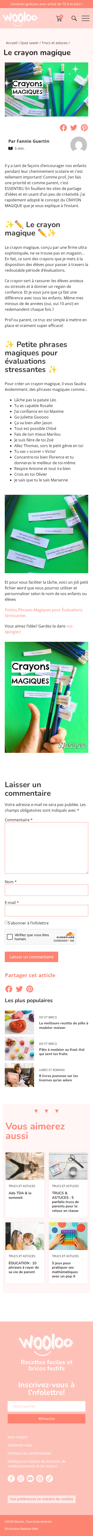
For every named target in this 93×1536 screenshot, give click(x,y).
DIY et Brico (48, 1017)
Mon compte (18, 1437)
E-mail (12, 902)
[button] (63, 128)
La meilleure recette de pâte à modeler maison (63, 1025)
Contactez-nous (20, 1445)
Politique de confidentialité (29, 1453)
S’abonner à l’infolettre (28, 923)
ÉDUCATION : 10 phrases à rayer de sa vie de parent (24, 1267)
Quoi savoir (30, 43)
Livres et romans (52, 1070)
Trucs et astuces (55, 43)
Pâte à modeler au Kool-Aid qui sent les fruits (61, 1051)
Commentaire (19, 820)
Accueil (11, 43)
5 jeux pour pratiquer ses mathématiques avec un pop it (65, 1270)
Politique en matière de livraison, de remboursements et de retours (37, 1463)
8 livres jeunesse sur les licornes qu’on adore (58, 1078)
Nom (11, 882)
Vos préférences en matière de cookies (41, 1499)
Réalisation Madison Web (21, 1529)
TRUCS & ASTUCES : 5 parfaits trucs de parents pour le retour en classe (65, 1202)
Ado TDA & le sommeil (20, 1195)
